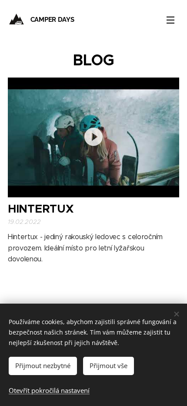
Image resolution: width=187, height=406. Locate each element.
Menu (170, 19)
